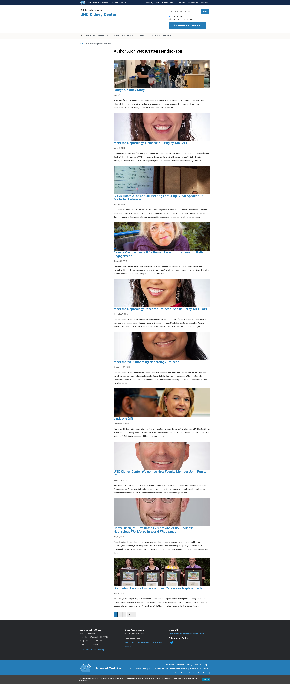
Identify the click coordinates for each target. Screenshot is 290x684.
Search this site (176, 16)
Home (81, 35)
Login (206, 665)
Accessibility (149, 3)
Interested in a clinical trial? (188, 25)
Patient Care (104, 35)
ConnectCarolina (192, 3)
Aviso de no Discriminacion (199, 669)
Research (143, 35)
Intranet (180, 665)
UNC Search (204, 3)
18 (129, 614)
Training (167, 35)
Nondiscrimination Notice (179, 669)
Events (157, 3)
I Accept (206, 679)
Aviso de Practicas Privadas (158, 669)
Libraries (165, 3)
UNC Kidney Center (98, 14)
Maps (172, 3)
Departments (180, 3)
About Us (90, 35)
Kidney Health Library (125, 35)
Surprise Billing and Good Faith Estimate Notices (192, 673)
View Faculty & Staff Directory (92, 650)
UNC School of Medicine (92, 10)
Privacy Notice (83, 681)
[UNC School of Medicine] (100, 668)
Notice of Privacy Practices (137, 669)
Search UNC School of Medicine (182, 19)
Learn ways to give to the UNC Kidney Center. (186, 633)
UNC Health (169, 665)
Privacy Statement (194, 665)
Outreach (155, 35)
